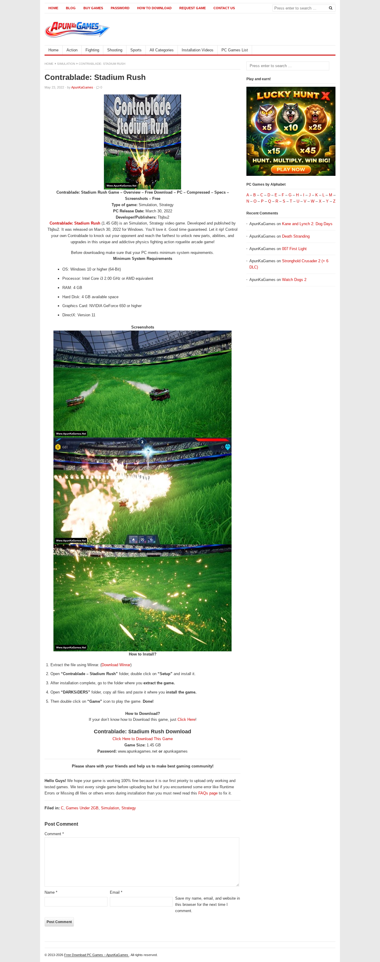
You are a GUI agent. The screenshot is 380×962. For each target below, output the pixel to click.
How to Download (154, 8)
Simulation (66, 63)
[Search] (330, 7)
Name (51, 892)
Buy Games (93, 8)
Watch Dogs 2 (294, 279)
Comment (54, 834)
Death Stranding (296, 236)
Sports (136, 50)
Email (116, 892)
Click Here (186, 719)
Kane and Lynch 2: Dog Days (307, 224)
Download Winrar (116, 665)
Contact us (224, 8)
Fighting (92, 50)
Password (120, 8)
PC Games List (234, 50)
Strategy (128, 808)
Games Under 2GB (82, 808)
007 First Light (294, 249)
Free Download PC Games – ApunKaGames (96, 955)
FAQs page (208, 793)
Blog (71, 8)
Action (71, 50)
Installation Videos (197, 50)
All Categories (162, 50)
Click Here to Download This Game (143, 739)
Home (53, 8)
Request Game (192, 8)
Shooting (114, 50)
